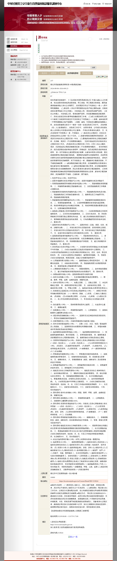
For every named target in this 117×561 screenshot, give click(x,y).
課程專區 (14, 46)
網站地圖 (97, 4)
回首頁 (87, 4)
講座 (62, 73)
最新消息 (14, 42)
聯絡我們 (108, 4)
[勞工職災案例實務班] (39, 47)
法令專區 (14, 50)
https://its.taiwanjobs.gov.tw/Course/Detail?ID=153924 (78, 481)
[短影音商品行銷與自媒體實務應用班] (39, 50)
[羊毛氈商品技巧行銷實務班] (39, 49)
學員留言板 (86, 73)
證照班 (53, 73)
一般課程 (43, 73)
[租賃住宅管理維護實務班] (39, 45)
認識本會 (14, 39)
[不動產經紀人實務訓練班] (39, 52)
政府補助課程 (72, 73)
